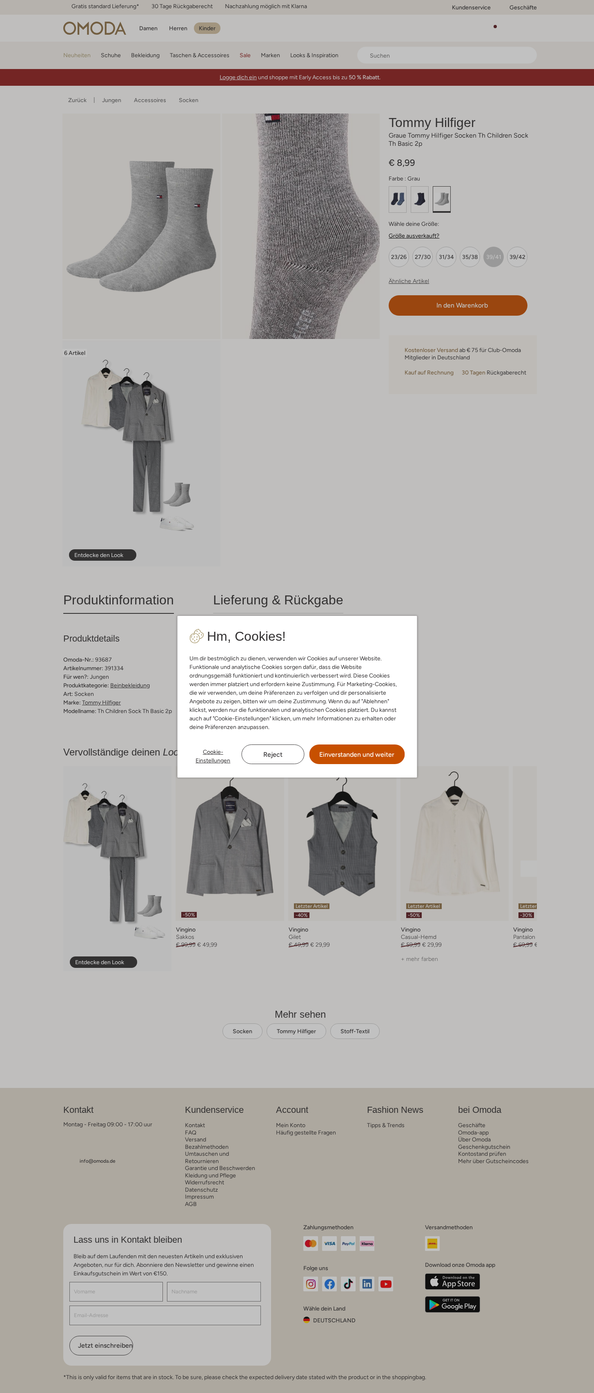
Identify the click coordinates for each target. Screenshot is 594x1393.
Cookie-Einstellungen (213, 756)
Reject (273, 754)
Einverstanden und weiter (356, 754)
